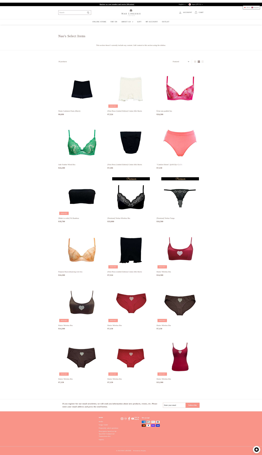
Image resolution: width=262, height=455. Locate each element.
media (101, 421)
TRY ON (114, 22)
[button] (251, 7)
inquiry (101, 439)
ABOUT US (126, 22)
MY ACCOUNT (152, 22)
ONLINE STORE (99, 22)
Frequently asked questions (108, 428)
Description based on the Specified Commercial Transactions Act (108, 434)
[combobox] (74, 12)
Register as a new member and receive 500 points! (117, 4)
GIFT (139, 22)
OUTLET (165, 22)
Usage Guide (103, 425)
